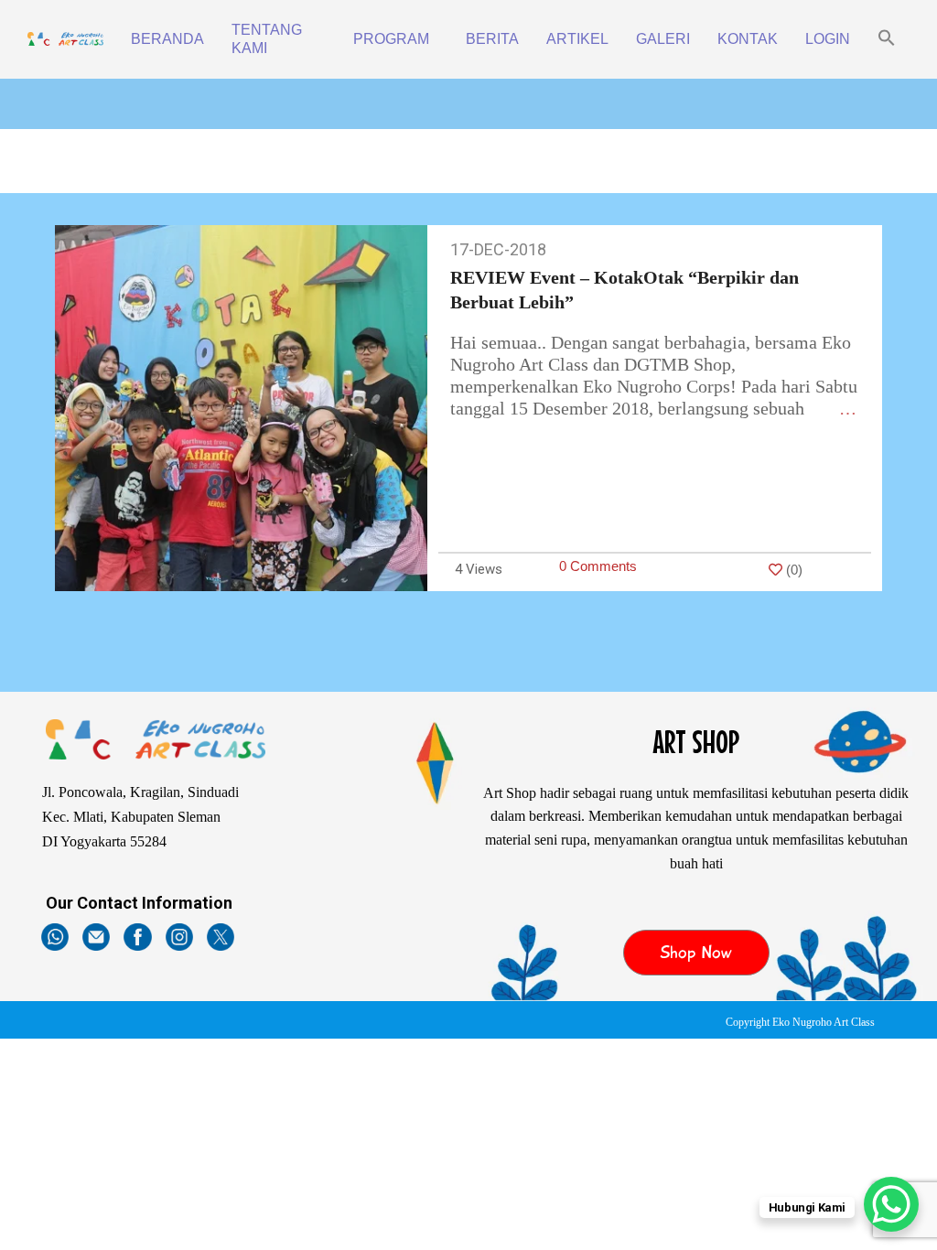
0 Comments (598, 566)
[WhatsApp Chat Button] (891, 1204)
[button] (887, 39)
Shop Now (696, 953)
